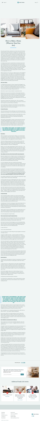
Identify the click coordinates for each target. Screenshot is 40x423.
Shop (36, 2)
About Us (3, 413)
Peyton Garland (20, 399)
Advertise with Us (4, 415)
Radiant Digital (13, 416)
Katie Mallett (7, 396)
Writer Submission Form (15, 417)
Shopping (3, 412)
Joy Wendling (33, 398)
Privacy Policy (13, 415)
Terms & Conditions (14, 413)
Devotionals (13, 412)
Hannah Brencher (13, 47)
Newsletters (3, 417)
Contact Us (3, 416)
